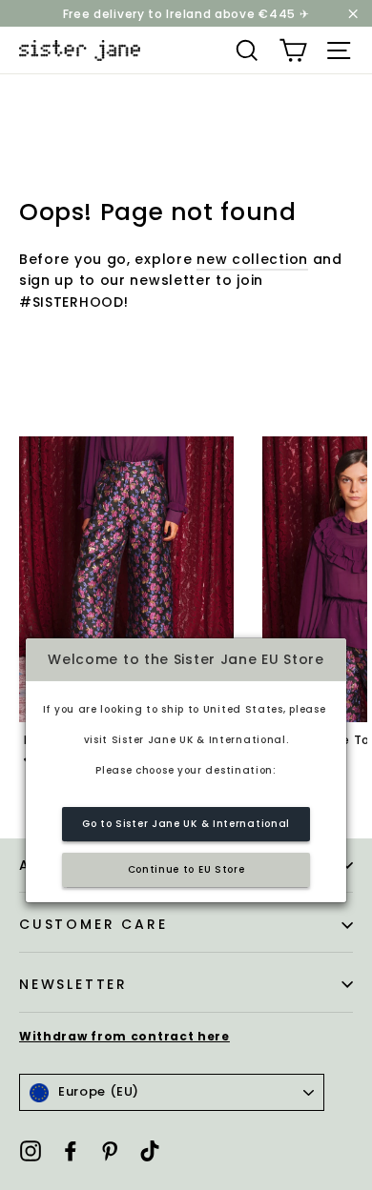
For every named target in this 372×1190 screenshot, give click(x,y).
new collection (252, 259)
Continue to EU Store (186, 869)
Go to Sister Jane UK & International (186, 824)
